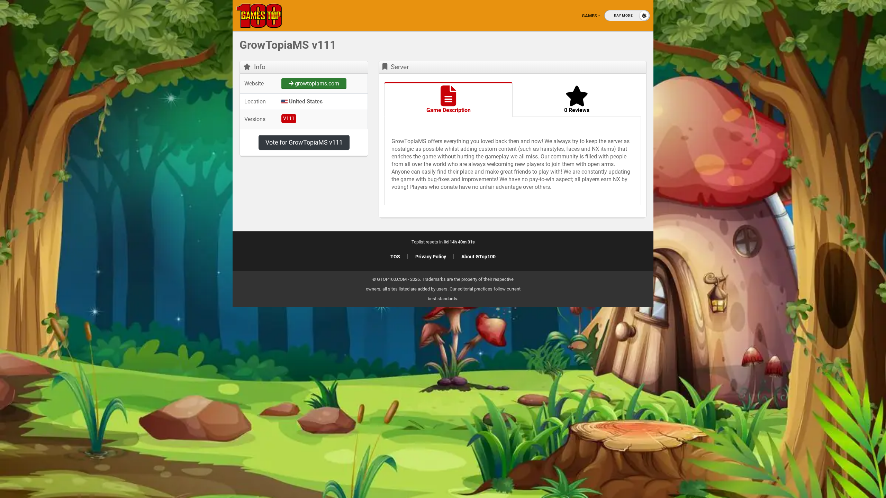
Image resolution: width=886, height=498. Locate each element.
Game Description (448, 110)
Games (589, 15)
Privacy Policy (430, 256)
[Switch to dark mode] (627, 15)
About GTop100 (478, 256)
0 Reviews (576, 110)
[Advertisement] (775, 145)
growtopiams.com (316, 83)
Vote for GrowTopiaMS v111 (304, 142)
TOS (395, 256)
